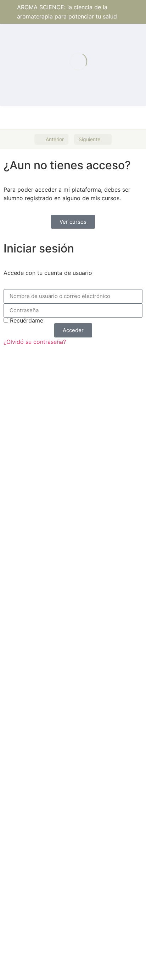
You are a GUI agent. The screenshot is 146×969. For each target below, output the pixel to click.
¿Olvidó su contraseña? (35, 341)
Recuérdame (25, 320)
